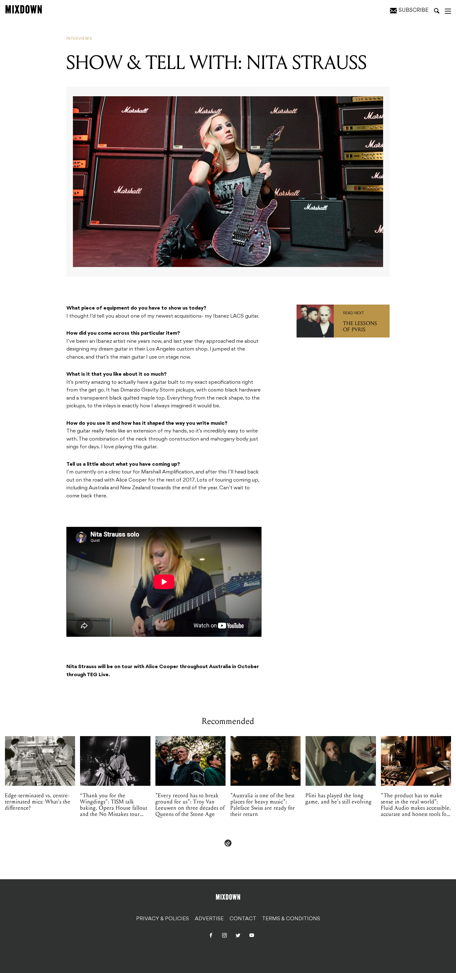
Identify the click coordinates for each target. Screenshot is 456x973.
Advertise (209, 918)
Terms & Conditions (291, 918)
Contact (243, 918)
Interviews (79, 39)
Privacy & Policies (162, 918)
